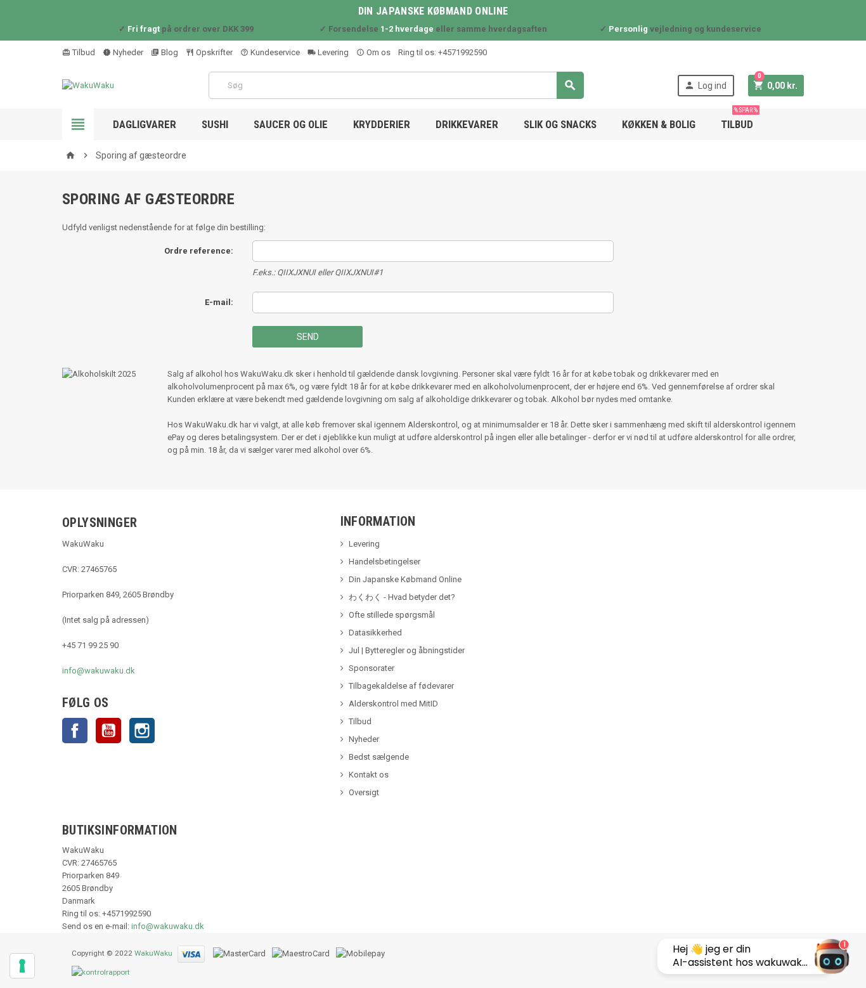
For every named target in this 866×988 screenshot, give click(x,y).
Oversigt (364, 792)
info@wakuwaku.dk (98, 670)
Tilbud (82, 52)
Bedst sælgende (379, 757)
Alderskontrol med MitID (393, 703)
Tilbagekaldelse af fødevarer (401, 686)
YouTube (108, 730)
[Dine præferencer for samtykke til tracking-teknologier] (22, 966)
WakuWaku (153, 953)
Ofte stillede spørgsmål (392, 615)
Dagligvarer (144, 124)
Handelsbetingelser (384, 561)
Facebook (74, 730)
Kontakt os (369, 774)
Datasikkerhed (375, 632)
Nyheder (127, 52)
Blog (168, 52)
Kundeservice (274, 52)
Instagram (142, 730)
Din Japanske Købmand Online (405, 579)
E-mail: (219, 302)
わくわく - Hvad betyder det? (402, 597)
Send (308, 337)
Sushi (215, 124)
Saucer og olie (291, 124)
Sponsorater (371, 668)
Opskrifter (213, 52)
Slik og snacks (560, 124)
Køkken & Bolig (658, 124)
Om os (378, 52)
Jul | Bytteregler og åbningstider (407, 650)
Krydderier (381, 124)
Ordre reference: (198, 251)
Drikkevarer (467, 124)
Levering (332, 52)
